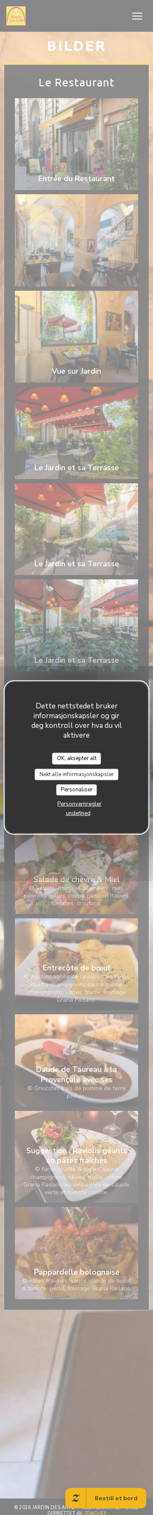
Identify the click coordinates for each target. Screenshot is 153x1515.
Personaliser (77, 789)
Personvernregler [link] (79, 803)
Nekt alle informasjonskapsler (77, 774)
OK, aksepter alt (76, 758)
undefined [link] (78, 813)
